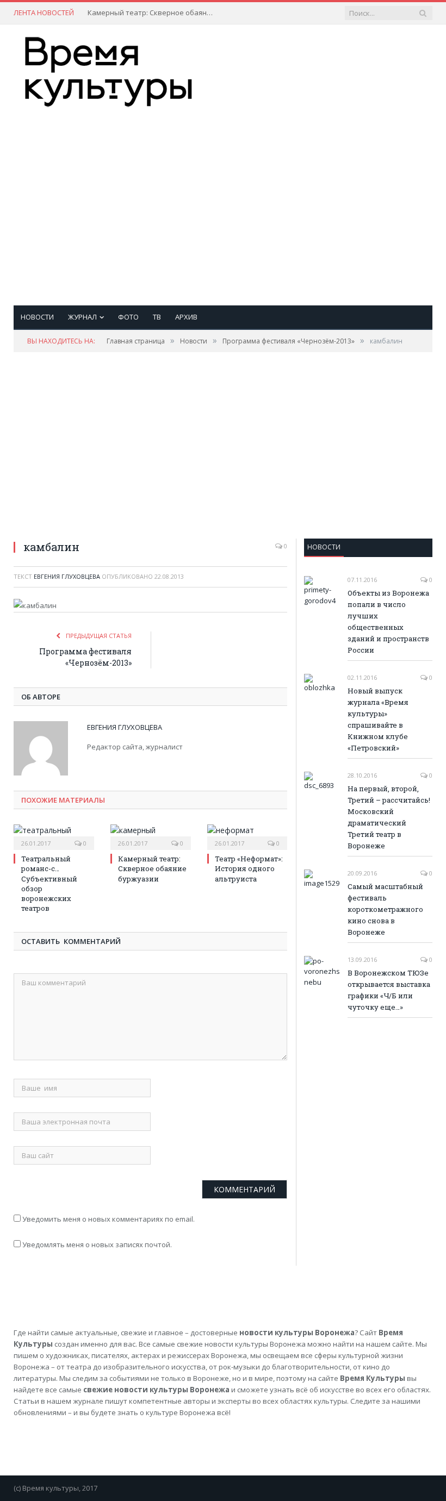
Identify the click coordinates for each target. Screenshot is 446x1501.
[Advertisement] (298, 196)
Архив (186, 317)
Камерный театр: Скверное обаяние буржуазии (153, 12)
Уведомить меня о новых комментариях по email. (108, 1219)
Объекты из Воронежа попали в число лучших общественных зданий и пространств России (388, 621)
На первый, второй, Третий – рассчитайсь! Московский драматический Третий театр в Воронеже (389, 817)
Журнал (82, 317)
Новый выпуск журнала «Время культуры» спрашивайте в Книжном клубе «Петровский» (378, 719)
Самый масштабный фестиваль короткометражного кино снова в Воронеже (385, 909)
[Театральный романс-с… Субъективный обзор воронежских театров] (54, 835)
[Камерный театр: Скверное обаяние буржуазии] (150, 835)
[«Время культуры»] (109, 69)
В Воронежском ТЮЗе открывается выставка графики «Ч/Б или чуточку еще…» (389, 990)
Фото (128, 317)
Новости (37, 317)
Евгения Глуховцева (67, 576)
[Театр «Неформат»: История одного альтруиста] (247, 835)
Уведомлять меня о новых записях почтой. (97, 1244)
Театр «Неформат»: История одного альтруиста (249, 868)
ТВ (157, 317)
